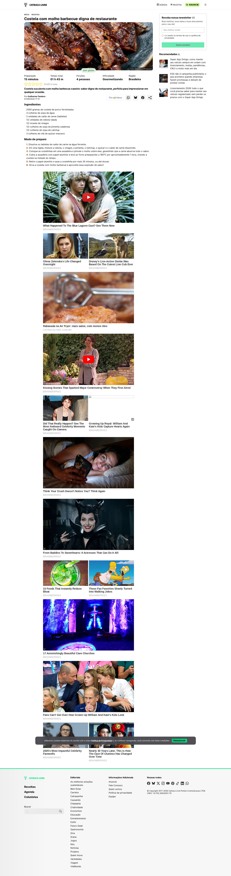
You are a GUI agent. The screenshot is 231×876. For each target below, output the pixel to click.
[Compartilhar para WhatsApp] (128, 97)
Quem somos (115, 789)
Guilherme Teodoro (36, 96)
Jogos (73, 840)
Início (26, 15)
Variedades (76, 859)
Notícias (74, 848)
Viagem (74, 862)
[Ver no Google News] (115, 97)
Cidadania (75, 803)
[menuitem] (44, 788)
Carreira (74, 792)
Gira (72, 833)
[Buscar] (60, 811)
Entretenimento (78, 818)
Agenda (163, 5)
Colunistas (31, 797)
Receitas (177, 5)
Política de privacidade (120, 792)
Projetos (74, 851)
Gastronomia (76, 829)
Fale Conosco (116, 785)
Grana (73, 837)
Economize (76, 811)
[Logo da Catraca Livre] (35, 4)
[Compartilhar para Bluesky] (135, 97)
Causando (75, 800)
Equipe (112, 796)
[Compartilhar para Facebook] (143, 97)
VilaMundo (75, 866)
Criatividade (76, 807)
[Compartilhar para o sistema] (150, 97)
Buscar (27, 806)
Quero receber (183, 45)
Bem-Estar (75, 788)
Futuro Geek (76, 825)
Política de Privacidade (101, 740)
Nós (72, 844)
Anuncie (194, 4)
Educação (75, 814)
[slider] (33, 84)
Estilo (73, 822)
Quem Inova (76, 855)
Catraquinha (76, 796)
